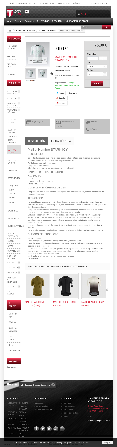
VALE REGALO (10, 293)
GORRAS (13, 197)
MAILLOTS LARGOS (12, 161)
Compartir (73, 93)
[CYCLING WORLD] (21, 13)
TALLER (10, 287)
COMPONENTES (13, 273)
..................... (11, 59)
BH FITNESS (43, 21)
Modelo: (58, 67)
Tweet (61, 93)
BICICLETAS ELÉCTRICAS (12, 92)
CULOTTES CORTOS (12, 121)
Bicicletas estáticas (13, 329)
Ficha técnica (61, 141)
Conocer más (83, 442)
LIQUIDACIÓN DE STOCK (76, 21)
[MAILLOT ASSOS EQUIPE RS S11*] (66, 286)
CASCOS (11, 241)
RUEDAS (11, 263)
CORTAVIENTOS (14, 178)
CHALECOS (12, 170)
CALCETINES (13, 211)
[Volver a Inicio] (10, 30)
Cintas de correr (13, 315)
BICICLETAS (12, 98)
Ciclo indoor (12, 338)
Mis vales (64, 416)
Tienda (18, 21)
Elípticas (12, 322)
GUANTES (13, 202)
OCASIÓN (11, 74)
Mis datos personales (69, 413)
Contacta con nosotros (98, 3)
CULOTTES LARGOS (12, 131)
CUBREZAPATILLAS (14, 226)
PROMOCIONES (16, 39)
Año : (89, 62)
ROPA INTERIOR (11, 191)
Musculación (14, 350)
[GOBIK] (62, 48)
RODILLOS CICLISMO (11, 257)
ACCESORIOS (12, 268)
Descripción (36, 141)
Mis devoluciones (68, 406)
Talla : (90, 70)
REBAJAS (56, 21)
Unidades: (91, 54)
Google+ (62, 98)
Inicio (8, 21)
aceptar (107, 442)
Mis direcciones (67, 410)
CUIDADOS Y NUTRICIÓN (12, 280)
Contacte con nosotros (43, 410)
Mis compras (66, 403)
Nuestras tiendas (41, 406)
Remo (11, 345)
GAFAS (10, 246)
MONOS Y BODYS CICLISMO (12, 140)
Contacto (29, 21)
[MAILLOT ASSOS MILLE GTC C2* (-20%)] (37, 286)
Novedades (38, 403)
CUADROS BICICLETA (11, 104)
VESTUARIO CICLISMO (25, 31)
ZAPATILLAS (12, 251)
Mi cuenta (66, 398)
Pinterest (62, 103)
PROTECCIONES (14, 218)
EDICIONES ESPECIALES (13, 235)
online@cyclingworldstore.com (99, 421)
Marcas (13, 361)
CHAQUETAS (13, 186)
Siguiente (51, 73)
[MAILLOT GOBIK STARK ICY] (30, 73)
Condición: (59, 71)
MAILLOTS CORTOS (47, 31)
